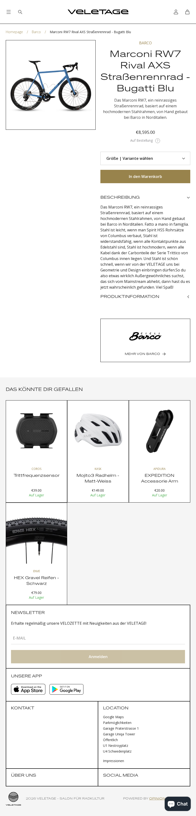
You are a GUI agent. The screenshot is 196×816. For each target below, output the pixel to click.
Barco (36, 32)
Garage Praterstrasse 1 (121, 728)
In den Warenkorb (145, 176)
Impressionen (113, 761)
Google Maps (113, 717)
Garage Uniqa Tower (119, 734)
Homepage (14, 32)
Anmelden (98, 656)
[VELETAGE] (98, 12)
